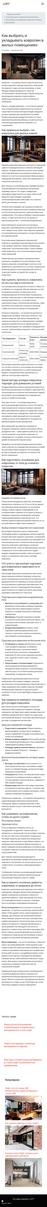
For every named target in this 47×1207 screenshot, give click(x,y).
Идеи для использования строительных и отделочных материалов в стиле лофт (19, 1027)
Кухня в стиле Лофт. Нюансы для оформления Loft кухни (21, 1154)
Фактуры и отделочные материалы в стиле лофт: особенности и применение (23, 1062)
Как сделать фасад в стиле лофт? (22, 1123)
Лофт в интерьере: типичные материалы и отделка (19, 1045)
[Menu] (42, 4)
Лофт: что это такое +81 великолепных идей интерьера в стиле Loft (21, 1091)
